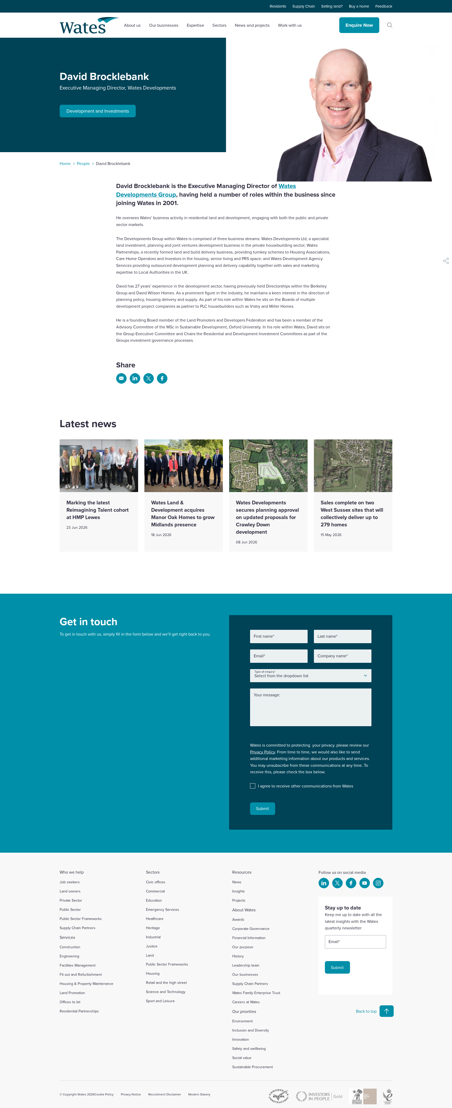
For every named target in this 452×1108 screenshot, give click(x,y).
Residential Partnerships (79, 1011)
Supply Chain (303, 6)
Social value (241, 1057)
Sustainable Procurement (252, 1067)
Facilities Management (77, 965)
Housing (153, 973)
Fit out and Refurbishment (81, 974)
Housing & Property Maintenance (86, 983)
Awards (238, 919)
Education (154, 900)
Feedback (383, 6)
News (236, 882)
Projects (238, 900)
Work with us (290, 25)
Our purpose (242, 947)
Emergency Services (162, 909)
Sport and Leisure (160, 1001)
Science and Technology (165, 991)
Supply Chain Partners (77, 927)
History (238, 956)
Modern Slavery (199, 1094)
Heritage (153, 927)
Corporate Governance (250, 928)
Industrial (153, 937)
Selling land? (332, 6)
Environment (242, 1021)
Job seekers (70, 882)
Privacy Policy (262, 752)
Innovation (240, 1039)
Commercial (155, 891)
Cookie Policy (104, 1094)
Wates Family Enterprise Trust (256, 992)
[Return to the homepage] (90, 25)
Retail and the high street (166, 982)
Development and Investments (97, 111)
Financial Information (248, 937)
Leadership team (245, 965)
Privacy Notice (131, 1094)
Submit (262, 808)
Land (150, 955)
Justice (151, 946)
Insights (238, 891)
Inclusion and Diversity (250, 1030)
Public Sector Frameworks (81, 918)
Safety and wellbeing (249, 1048)
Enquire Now (359, 25)
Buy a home (359, 6)
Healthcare (154, 918)
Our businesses (245, 974)
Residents (278, 6)
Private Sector (71, 900)
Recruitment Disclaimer (164, 1094)
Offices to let (70, 1002)
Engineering (69, 956)
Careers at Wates (246, 1002)
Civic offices (155, 882)
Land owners (70, 891)
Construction (70, 947)
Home (65, 163)
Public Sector (70, 909)
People (83, 163)
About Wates (244, 910)
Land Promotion (72, 992)
